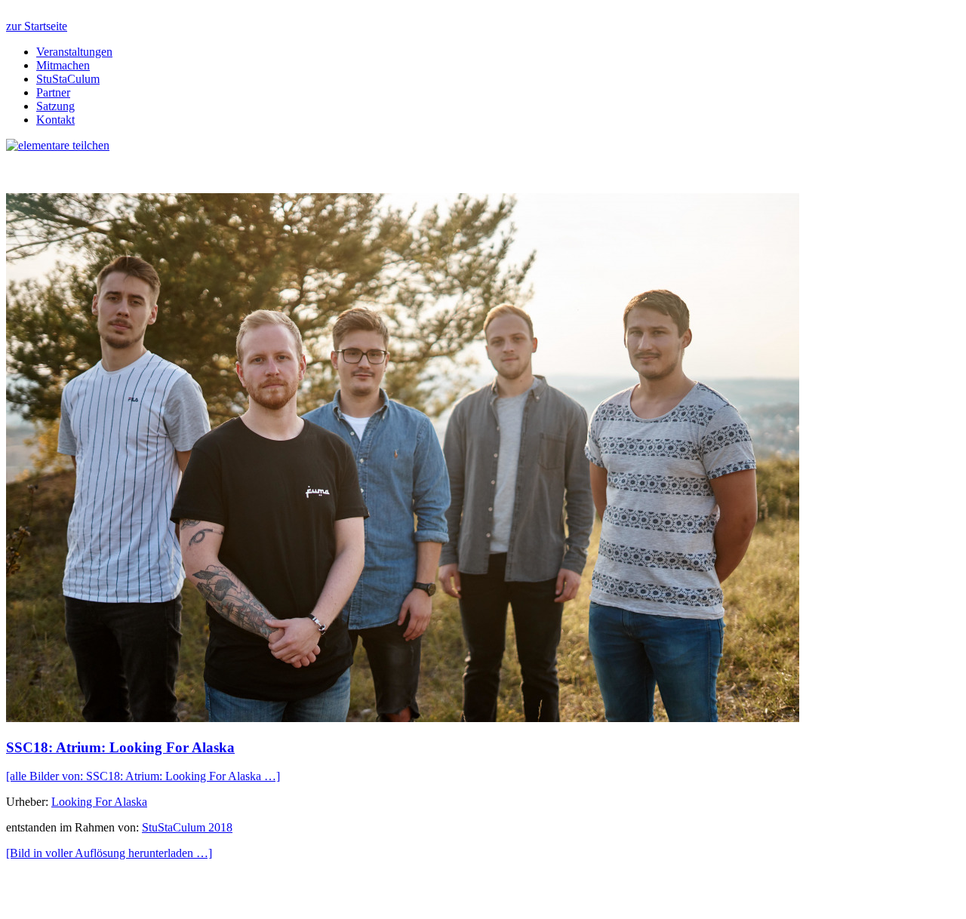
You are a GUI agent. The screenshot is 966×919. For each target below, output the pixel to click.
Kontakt (55, 119)
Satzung (55, 106)
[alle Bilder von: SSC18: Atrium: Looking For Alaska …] (143, 776)
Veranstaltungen (74, 51)
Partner (53, 92)
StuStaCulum (68, 78)
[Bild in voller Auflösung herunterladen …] (109, 853)
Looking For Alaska (99, 801)
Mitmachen (63, 65)
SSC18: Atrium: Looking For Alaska (120, 747)
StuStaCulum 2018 (187, 827)
